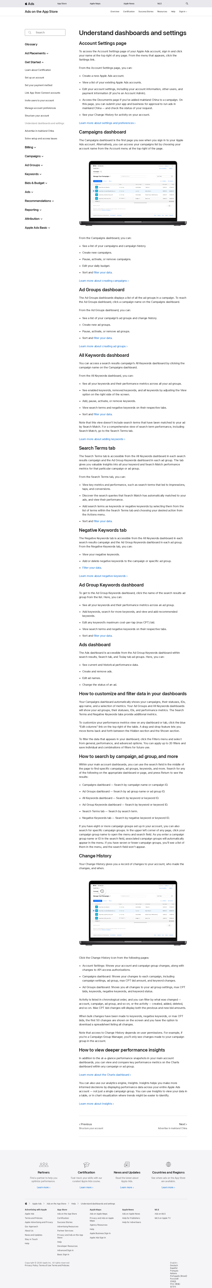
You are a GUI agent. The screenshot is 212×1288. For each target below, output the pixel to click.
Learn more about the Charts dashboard (104, 1074)
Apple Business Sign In (100, 1233)
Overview (114, 11)
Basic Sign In (63, 1254)
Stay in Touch (31, 1239)
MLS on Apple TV (163, 1218)
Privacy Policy (31, 1265)
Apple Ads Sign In (98, 1238)
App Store (61, 3)
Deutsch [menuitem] (174, 1265)
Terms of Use (45, 1265)
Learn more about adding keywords (101, 439)
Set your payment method (38, 85)
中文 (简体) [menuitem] (175, 1284)
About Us (29, 1231)
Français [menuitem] (174, 1271)
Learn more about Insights (95, 1103)
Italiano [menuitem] (173, 1273)
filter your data (103, 272)
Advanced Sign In (65, 1250)
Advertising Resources (67, 1226)
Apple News (129, 3)
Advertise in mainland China (39, 131)
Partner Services (65, 1231)
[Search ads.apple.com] (187, 3)
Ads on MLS (160, 1214)
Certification (128, 11)
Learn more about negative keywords (102, 576)
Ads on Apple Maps (98, 1214)
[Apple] (26, 1203)
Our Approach (31, 1226)
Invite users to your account (39, 100)
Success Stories (145, 11)
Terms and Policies (33, 1218)
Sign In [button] (182, 11)
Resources (162, 11)
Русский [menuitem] (174, 1279)
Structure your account (37, 115)
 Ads (29, 4)
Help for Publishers (131, 1218)
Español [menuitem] (173, 1268)
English (173, 1263)
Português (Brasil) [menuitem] (178, 1276)
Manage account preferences (40, 108)
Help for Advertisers (131, 1222)
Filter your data (91, 567)
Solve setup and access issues (41, 138)
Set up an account (34, 77)
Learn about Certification (38, 70)
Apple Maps (95, 3)
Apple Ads (29, 1214)
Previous (86, 1124)
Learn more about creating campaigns (103, 280)
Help (173, 11)
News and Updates (33, 1235)
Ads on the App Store (41, 12)
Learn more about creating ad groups (102, 346)
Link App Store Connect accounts (42, 93)
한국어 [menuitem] (173, 1287)
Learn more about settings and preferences (106, 123)
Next (182, 1124)
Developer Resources (67, 1246)
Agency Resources (98, 1225)
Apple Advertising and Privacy (39, 1222)
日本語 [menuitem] (173, 1281)
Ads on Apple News (131, 1214)
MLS (160, 3)
